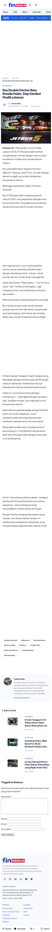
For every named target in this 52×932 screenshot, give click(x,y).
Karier (25, 912)
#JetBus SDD (35, 645)
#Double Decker (39, 640)
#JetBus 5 (22, 645)
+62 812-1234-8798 (14, 898)
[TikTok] (21, 879)
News (5, 12)
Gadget (32, 18)
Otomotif (37, 12)
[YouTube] (26, 879)
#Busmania (25, 640)
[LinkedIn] (31, 879)
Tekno (24, 12)
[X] (10, 879)
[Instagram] (15, 879)
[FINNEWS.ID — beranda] (17, 5)
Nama (4, 818)
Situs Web (6, 829)
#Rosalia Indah (9, 655)
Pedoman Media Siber (11, 912)
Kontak (26, 915)
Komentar (6, 796)
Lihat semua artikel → (22, 698)
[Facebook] (5, 879)
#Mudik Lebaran (28, 650)
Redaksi (6, 922)
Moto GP (23, 18)
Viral (15, 12)
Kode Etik (6, 915)
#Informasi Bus (9, 645)
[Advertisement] (26, 48)
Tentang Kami (8, 908)
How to (15, 18)
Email (3, 824)
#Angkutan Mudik (10, 640)
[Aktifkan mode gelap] (35, 4)
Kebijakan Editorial (10, 918)
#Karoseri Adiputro (11, 650)
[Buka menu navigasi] (5, 4)
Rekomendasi (42, 18)
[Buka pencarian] (29, 4)
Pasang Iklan (28, 908)
